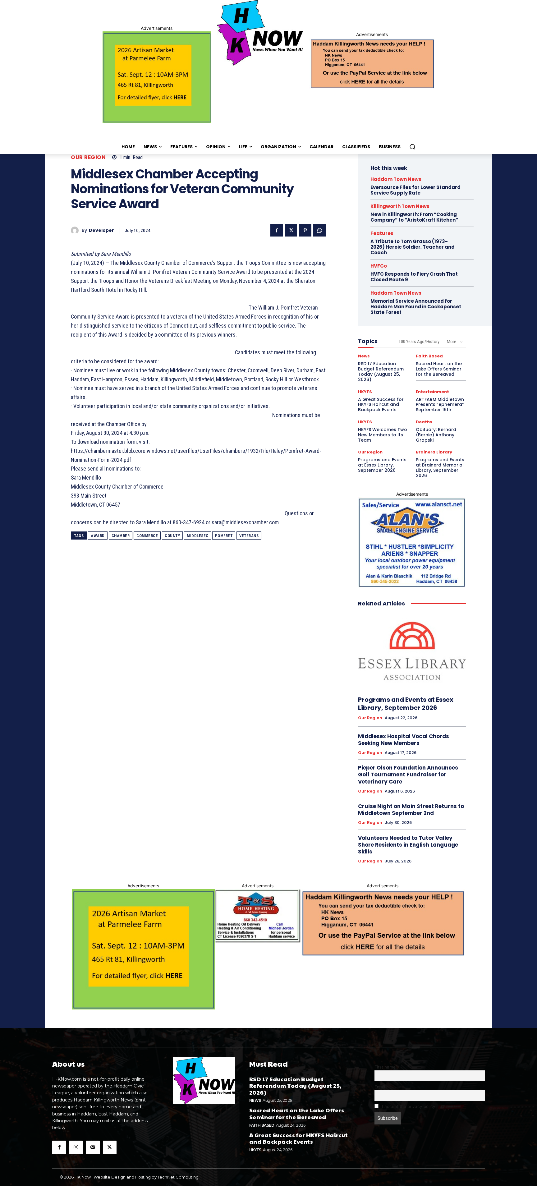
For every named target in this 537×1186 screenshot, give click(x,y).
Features (381, 233)
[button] (412, 146)
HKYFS (365, 392)
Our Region (88, 157)
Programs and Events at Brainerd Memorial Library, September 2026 (440, 467)
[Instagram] (76, 1147)
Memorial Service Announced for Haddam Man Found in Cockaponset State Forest (415, 306)
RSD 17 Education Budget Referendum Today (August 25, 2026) (381, 371)
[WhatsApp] (319, 230)
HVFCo (378, 266)
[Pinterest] (305, 230)
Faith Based (429, 356)
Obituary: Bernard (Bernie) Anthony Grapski (436, 434)
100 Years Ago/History (419, 341)
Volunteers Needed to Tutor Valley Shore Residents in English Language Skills (408, 844)
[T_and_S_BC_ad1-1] (258, 916)
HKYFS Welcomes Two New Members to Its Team (382, 434)
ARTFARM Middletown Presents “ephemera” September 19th (440, 404)
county (172, 535)
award (98, 535)
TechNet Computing (178, 1177)
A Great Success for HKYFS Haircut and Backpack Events (381, 404)
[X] (291, 230)
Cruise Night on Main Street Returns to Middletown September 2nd (411, 809)
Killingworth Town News (399, 206)
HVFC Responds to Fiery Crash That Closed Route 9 (414, 277)
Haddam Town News (395, 179)
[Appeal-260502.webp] (371, 63)
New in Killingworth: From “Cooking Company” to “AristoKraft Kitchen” (414, 217)
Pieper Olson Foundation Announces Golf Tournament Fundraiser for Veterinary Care (408, 774)
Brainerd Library (434, 452)
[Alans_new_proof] (412, 542)
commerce (147, 535)
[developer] (76, 230)
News (364, 356)
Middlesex (197, 535)
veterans (249, 535)
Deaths (424, 422)
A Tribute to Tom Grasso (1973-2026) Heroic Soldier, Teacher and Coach (412, 247)
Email (379, 1086)
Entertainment (432, 392)
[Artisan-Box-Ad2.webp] (157, 77)
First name (385, 1066)
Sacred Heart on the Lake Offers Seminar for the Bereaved (439, 369)
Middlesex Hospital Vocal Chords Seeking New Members (403, 740)
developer (101, 230)
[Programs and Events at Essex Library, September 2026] (412, 651)
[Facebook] (276, 230)
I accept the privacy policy (408, 1106)
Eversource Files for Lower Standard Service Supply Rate (415, 190)
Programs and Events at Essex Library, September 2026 (382, 465)
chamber (121, 535)
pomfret (224, 535)
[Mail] (92, 1147)
